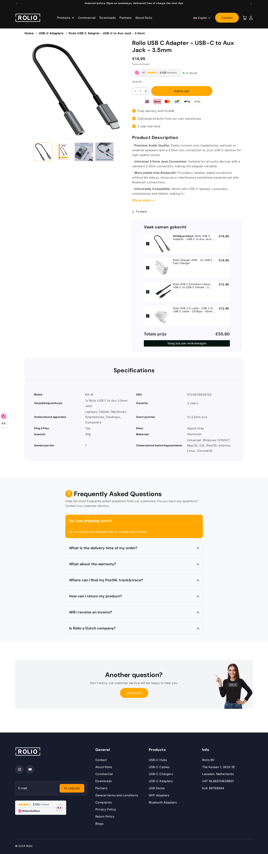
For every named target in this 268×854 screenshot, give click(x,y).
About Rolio (143, 18)
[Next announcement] (251, 3)
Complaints (103, 802)
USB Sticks (157, 788)
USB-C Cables (159, 767)
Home (29, 33)
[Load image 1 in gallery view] (43, 151)
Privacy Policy (105, 809)
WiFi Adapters (159, 795)
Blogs (99, 823)
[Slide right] (119, 152)
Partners (125, 18)
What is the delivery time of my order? (103, 548)
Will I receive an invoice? (90, 612)
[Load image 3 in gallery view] (84, 151)
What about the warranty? (92, 564)
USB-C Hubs (158, 760)
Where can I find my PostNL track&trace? (106, 580)
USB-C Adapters (51, 33)
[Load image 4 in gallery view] (104, 151)
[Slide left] (29, 152)
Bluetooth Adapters (163, 802)
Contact (227, 18)
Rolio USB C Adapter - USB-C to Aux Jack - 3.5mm (107, 33)
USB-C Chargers (161, 774)
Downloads (107, 18)
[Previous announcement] (17, 3)
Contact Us (134, 693)
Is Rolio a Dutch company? (92, 628)
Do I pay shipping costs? (90, 520)
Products (64, 18)
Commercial (87, 18)
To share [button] (141, 211)
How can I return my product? (95, 596)
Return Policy (105, 816)
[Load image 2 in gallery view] (63, 151)
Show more (141, 200)
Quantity (137, 81)
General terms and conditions (116, 795)
